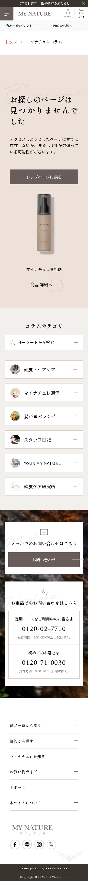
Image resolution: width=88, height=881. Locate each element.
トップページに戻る (44, 177)
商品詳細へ (41, 284)
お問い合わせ (44, 559)
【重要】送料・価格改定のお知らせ (44, 3)
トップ (11, 42)
